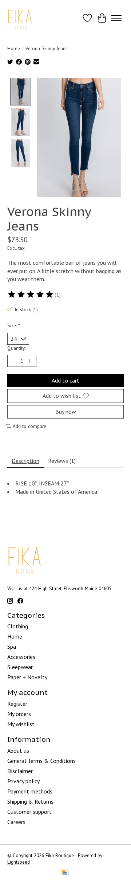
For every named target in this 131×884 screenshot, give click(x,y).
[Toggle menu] (116, 18)
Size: (13, 325)
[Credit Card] (64, 873)
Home (13, 48)
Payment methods (29, 791)
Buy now (65, 411)
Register (17, 703)
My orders (19, 713)
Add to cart (65, 380)
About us (18, 750)
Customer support (29, 811)
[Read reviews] (31, 294)
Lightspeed (18, 862)
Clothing (17, 626)
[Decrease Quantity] (14, 361)
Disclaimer (20, 771)
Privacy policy (23, 781)
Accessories (21, 656)
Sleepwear (20, 667)
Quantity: (16, 348)
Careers (16, 821)
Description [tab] (25, 460)
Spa (11, 646)
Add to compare (29, 426)
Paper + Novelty (27, 677)
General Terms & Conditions (41, 760)
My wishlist (21, 724)
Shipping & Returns (30, 801)
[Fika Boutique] (20, 18)
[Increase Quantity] (29, 361)
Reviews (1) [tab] (62, 460)
